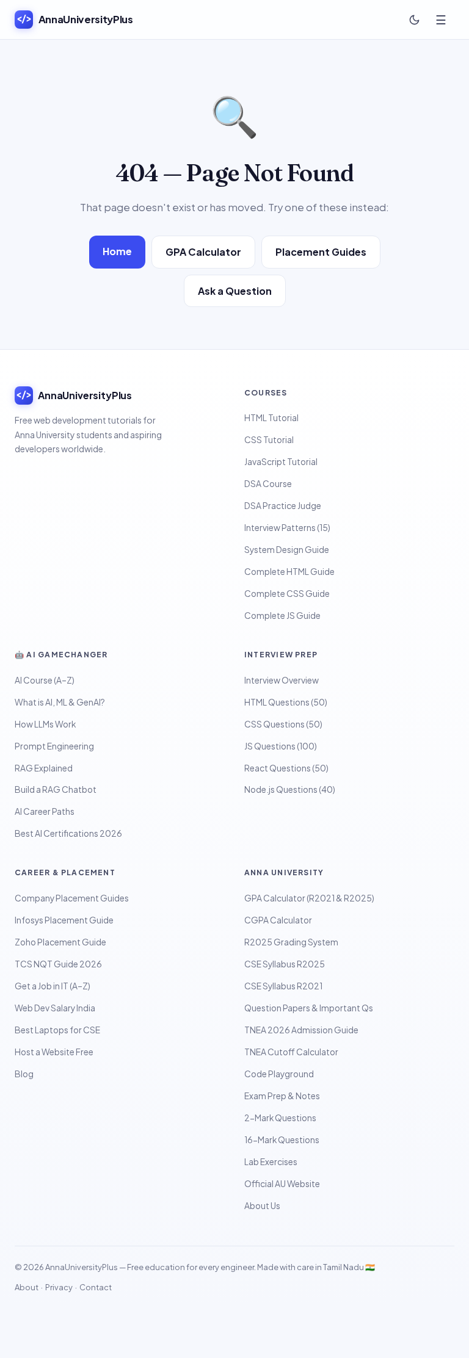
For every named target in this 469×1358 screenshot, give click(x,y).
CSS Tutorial (269, 440)
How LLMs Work (45, 724)
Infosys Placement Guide (64, 920)
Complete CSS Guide (287, 593)
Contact (95, 1287)
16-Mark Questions (281, 1140)
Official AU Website (282, 1184)
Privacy (59, 1287)
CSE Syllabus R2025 (284, 964)
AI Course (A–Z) (45, 680)
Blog (24, 1074)
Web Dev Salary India (55, 1008)
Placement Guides (320, 251)
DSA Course (268, 484)
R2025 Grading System (291, 942)
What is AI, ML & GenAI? (60, 702)
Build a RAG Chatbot (55, 789)
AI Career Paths (45, 811)
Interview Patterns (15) (287, 527)
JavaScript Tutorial (281, 462)
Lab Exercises (270, 1162)
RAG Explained (44, 768)
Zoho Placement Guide (60, 942)
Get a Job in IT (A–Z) (52, 986)
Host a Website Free (54, 1052)
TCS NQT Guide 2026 (58, 964)
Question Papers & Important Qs (308, 1008)
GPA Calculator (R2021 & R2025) (309, 898)
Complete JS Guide (282, 615)
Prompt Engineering (54, 746)
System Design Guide (286, 549)
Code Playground (279, 1074)
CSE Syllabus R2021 (283, 986)
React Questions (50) (286, 768)
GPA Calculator (203, 251)
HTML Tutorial (271, 418)
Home (117, 251)
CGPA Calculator (278, 920)
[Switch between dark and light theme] (414, 19)
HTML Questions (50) (285, 702)
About (26, 1287)
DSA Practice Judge (282, 505)
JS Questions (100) (280, 746)
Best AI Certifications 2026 (68, 833)
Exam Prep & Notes (282, 1096)
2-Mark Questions (280, 1118)
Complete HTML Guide (289, 571)
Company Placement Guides (72, 898)
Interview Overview (281, 680)
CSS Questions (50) (283, 724)
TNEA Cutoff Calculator (291, 1052)
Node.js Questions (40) (289, 789)
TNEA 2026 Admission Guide (301, 1030)
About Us (262, 1206)
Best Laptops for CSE (57, 1030)
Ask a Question (235, 290)
